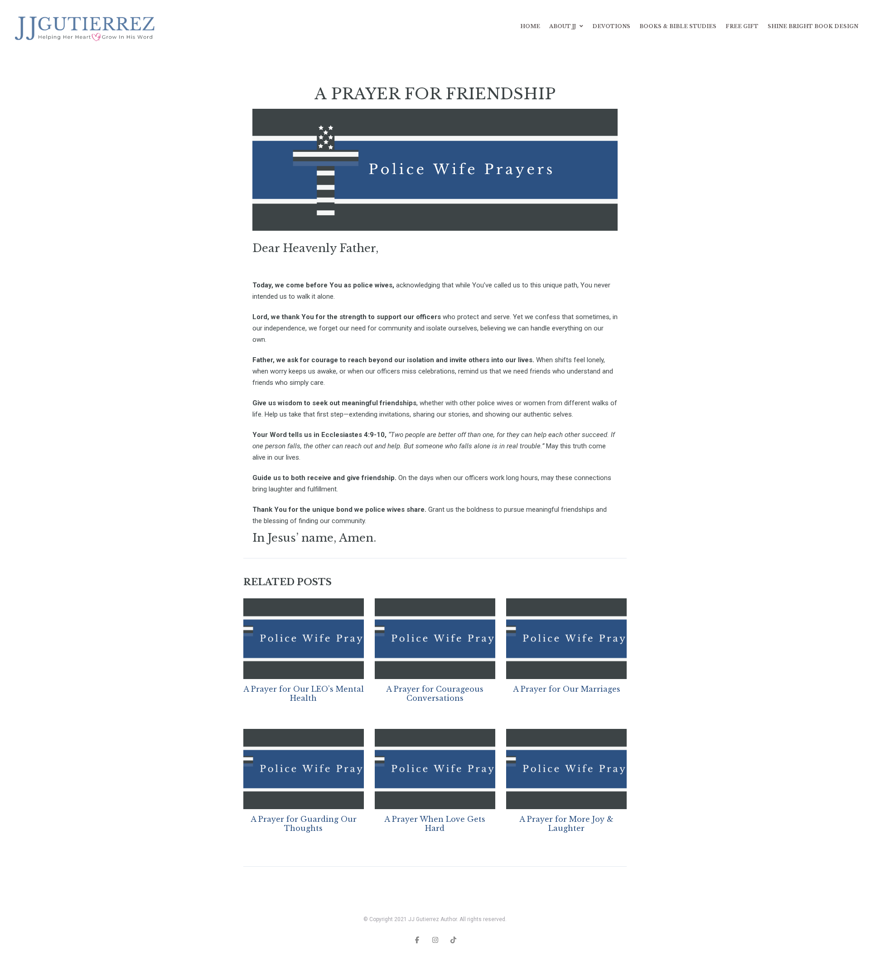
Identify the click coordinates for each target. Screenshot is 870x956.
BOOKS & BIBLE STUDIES (677, 26)
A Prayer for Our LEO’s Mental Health (303, 693)
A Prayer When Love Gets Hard (434, 824)
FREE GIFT (742, 26)
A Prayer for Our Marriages (566, 689)
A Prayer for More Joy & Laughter (566, 824)
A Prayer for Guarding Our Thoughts (304, 824)
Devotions (611, 26)
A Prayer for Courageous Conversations (434, 693)
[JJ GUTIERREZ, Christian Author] (86, 26)
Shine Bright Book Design (813, 26)
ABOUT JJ (562, 26)
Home (530, 26)
